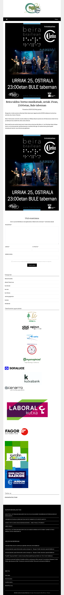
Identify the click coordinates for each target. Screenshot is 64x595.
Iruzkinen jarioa (8, 582)
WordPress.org (9, 585)
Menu (56, 19)
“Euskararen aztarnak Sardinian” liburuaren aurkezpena (32, 561)
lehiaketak (7, 303)
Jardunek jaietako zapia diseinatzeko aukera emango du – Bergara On (22, 549)
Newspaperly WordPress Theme (42, 592)
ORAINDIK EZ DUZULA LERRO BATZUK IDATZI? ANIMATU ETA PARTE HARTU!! (25, 519)
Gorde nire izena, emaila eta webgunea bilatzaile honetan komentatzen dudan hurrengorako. (32, 261)
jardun (40, 109)
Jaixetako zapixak (45, 549)
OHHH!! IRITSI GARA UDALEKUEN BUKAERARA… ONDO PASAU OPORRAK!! (24, 522)
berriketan (7, 293)
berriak (7, 289)
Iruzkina (8, 224)
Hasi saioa (7, 575)
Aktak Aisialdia (8, 278)
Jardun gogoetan (9, 296)
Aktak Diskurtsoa (9, 282)
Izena (7, 246)
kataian (7, 300)
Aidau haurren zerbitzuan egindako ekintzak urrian (22, 545)
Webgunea (8, 254)
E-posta (36, 246)
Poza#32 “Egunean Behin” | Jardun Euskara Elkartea (17, 555)
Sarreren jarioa (8, 578)
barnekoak (7, 285)
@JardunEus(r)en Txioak (11, 497)
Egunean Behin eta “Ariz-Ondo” (39, 555)
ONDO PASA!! (8, 526)
